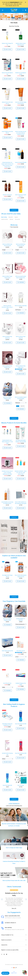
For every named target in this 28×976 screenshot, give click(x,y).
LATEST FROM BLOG (14, 804)
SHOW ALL (14, 210)
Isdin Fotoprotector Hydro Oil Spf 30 (20, 195)
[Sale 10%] (7, 715)
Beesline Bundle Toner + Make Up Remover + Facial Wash (7, 442)
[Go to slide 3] (14, 18)
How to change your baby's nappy (14, 848)
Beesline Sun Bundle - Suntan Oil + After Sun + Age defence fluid (20, 472)
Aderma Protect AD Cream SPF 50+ (7, 102)
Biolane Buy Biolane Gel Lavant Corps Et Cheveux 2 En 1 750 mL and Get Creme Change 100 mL (7, 165)
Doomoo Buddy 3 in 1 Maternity (20, 619)
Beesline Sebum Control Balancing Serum (21, 44)
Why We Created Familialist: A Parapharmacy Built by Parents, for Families (14, 825)
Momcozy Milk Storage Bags (21, 305)
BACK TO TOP (14, 973)
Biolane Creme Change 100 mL (7, 44)
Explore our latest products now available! (14, 557)
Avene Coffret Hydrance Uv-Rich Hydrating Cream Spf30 (20, 502)
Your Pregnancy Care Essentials (14, 601)
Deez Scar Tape (21, 785)
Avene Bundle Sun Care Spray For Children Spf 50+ (7, 502)
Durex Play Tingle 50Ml (7, 785)
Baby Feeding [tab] (4, 217)
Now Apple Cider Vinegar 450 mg (7, 575)
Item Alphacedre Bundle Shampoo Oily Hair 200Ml (21, 441)
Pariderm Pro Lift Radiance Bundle (20, 73)
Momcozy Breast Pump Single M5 (20, 337)
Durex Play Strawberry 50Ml (20, 753)
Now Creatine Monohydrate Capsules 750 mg (20, 575)
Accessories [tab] (17, 219)
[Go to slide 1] (11, 18)
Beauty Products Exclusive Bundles (14, 423)
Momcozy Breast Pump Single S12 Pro (20, 366)
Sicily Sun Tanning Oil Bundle (20, 162)
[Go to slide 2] (13, 18)
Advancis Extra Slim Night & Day (7, 73)
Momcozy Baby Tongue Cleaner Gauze (7, 277)
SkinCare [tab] (11, 219)
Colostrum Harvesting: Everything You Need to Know (14, 862)
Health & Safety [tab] (4, 219)
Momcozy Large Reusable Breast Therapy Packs (20, 277)
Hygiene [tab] (16, 217)
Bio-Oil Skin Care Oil (21, 651)
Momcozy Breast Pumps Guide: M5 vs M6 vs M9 (14, 880)
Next (26, 567)
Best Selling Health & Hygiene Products (14, 705)
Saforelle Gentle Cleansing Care (7, 754)
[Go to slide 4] (16, 18)
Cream (18, 406)
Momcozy (14, 225)
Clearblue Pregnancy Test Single (21, 684)
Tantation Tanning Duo (7, 195)
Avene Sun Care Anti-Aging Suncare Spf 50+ (20, 102)
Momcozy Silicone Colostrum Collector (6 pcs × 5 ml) (7, 307)
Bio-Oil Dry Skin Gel (7, 683)
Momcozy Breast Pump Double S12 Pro (7, 366)
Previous (2, 567)
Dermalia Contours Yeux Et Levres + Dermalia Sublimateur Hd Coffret (7, 472)
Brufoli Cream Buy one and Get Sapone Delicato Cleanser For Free (20, 133)
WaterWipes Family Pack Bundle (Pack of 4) (7, 724)
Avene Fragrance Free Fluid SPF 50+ (7, 132)
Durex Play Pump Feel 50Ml (20, 724)
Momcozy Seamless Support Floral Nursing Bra (21, 397)
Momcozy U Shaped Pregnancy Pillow (7, 397)
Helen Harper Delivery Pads (7, 651)
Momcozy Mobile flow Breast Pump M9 (20, 244)
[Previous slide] (2, 16)
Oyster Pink (22, 406)
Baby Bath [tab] (11, 217)
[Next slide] (25, 16)
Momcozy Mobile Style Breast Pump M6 (7, 244)
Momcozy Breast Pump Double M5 (7, 337)
